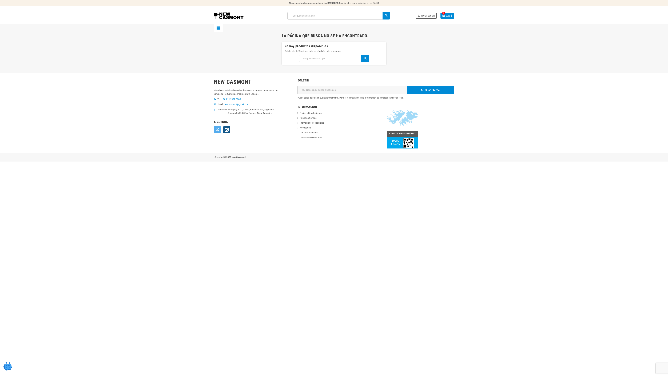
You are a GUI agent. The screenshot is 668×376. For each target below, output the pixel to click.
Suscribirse (432, 90)
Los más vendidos (309, 132)
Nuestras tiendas (308, 118)
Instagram (226, 129)
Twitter (217, 129)
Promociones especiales (312, 123)
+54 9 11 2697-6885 (231, 99)
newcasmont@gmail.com (236, 104)
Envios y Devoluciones (311, 113)
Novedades (305, 127)
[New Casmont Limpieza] (238, 15)
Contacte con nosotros (311, 137)
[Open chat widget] (7, 366)
